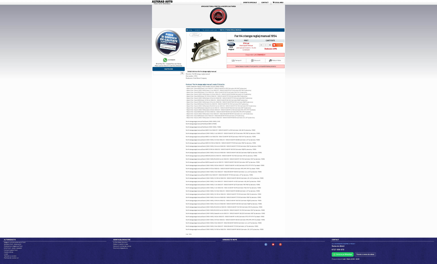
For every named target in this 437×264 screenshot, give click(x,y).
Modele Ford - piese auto (12, 244)
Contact (265, 2)
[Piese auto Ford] (173, 2)
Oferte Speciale (250, 2)
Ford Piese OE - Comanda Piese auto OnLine (168, 64)
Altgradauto (10, 240)
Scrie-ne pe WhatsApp (344, 254)
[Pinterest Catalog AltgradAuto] (280, 244)
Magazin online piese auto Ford (14, 242)
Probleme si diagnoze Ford (13, 246)
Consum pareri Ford (10, 250)
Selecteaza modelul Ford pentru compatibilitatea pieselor (255, 66)
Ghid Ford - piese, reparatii (13, 248)
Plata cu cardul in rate (120, 244)
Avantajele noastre (121, 240)
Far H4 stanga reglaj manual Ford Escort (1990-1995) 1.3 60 (203, 121)
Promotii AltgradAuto (120, 248)
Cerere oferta (8, 252)
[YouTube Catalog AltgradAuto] (273, 244)
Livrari (6, 254)
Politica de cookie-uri (11, 258)
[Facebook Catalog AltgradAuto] (265, 244)
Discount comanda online (122, 246)
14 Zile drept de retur (120, 242)
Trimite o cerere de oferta (365, 254)
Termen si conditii (10, 256)
